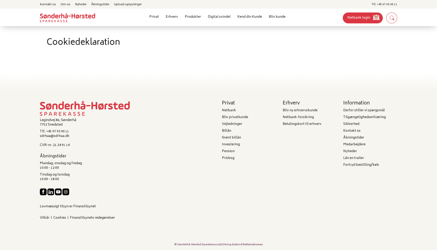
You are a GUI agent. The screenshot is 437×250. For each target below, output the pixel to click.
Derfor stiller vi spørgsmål (364, 110)
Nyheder (81, 4)
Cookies (59, 218)
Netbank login (358, 18)
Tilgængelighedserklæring (364, 117)
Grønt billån (231, 138)
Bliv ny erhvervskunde (300, 110)
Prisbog (228, 158)
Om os (65, 4)
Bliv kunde (277, 17)
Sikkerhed (351, 124)
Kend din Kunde (249, 17)
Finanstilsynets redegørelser (92, 218)
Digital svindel (219, 17)
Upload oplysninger (128, 4)
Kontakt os (48, 4)
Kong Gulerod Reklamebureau (243, 245)
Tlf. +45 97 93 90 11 (384, 4)
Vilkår (44, 218)
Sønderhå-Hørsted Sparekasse (197, 245)
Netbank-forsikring (298, 117)
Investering (231, 144)
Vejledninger (232, 124)
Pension (228, 151)
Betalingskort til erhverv (302, 124)
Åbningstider (100, 4)
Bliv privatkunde (235, 117)
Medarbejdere (354, 144)
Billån (226, 131)
